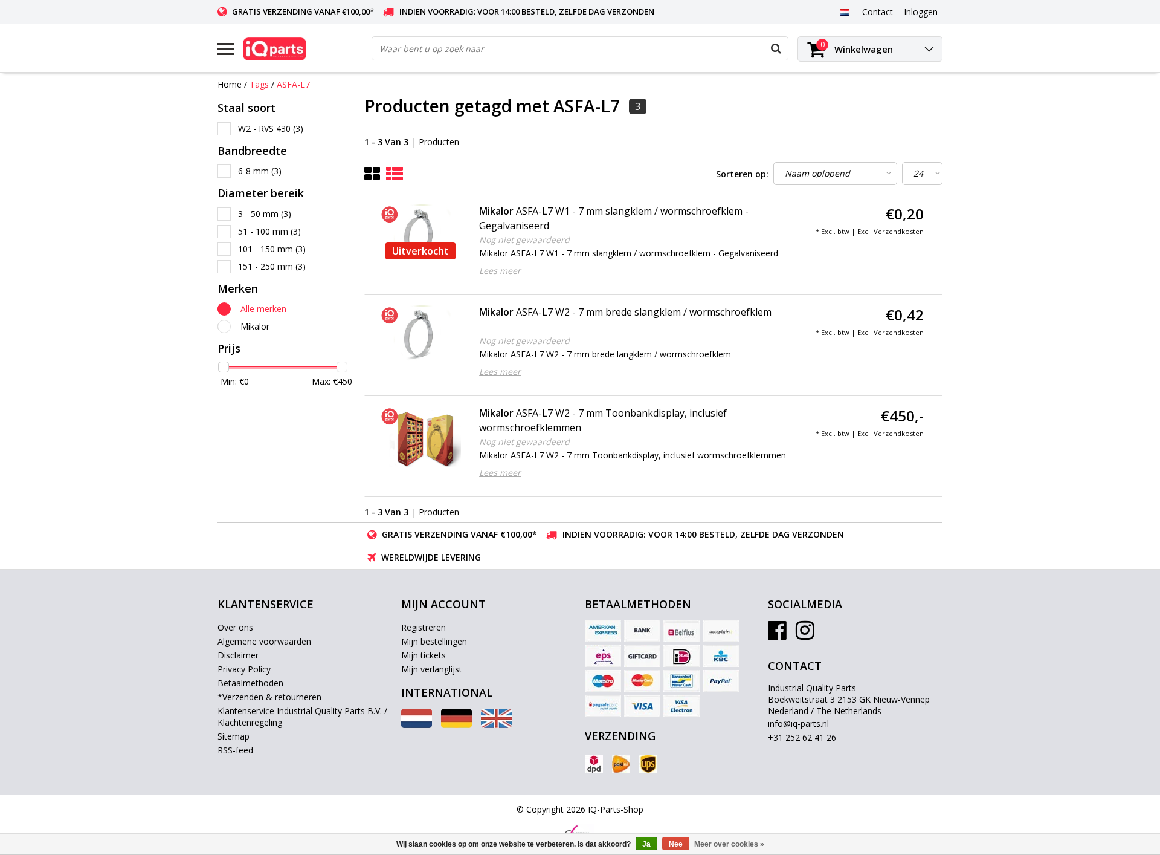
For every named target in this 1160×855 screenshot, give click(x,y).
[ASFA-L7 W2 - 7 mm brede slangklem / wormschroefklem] (420, 335)
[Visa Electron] (681, 706)
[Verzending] (594, 764)
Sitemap (234, 736)
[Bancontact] (681, 681)
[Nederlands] (844, 11)
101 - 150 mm (272, 249)
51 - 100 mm (269, 231)
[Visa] (642, 706)
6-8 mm (260, 171)
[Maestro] (603, 681)
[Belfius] (681, 631)
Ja (646, 844)
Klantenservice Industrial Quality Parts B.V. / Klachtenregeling (302, 716)
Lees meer (500, 270)
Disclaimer (238, 655)
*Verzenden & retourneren (269, 697)
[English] (496, 724)
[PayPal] (721, 681)
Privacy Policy (244, 669)
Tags (259, 84)
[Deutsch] (456, 724)
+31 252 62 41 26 (802, 737)
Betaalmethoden (250, 683)
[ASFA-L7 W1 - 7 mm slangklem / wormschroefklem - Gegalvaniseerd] (420, 234)
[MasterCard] (642, 681)
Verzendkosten (899, 231)
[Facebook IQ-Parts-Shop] (777, 634)
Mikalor (254, 326)
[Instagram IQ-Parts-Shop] (805, 634)
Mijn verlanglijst (431, 669)
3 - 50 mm (264, 213)
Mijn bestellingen (434, 641)
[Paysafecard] (603, 706)
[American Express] (603, 631)
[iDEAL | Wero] (681, 656)
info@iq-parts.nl (798, 723)
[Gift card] (642, 656)
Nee (676, 844)
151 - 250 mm (272, 266)
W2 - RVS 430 (270, 128)
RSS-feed (235, 750)
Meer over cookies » (729, 844)
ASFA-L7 (293, 84)
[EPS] (603, 656)
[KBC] (721, 656)
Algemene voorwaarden (264, 641)
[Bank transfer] (642, 631)
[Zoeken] (776, 48)
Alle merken (263, 308)
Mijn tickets (423, 655)
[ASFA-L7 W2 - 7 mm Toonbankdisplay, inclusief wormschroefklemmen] (420, 436)
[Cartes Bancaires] (721, 631)
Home (230, 84)
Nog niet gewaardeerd (524, 239)
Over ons (235, 627)
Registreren (423, 627)
